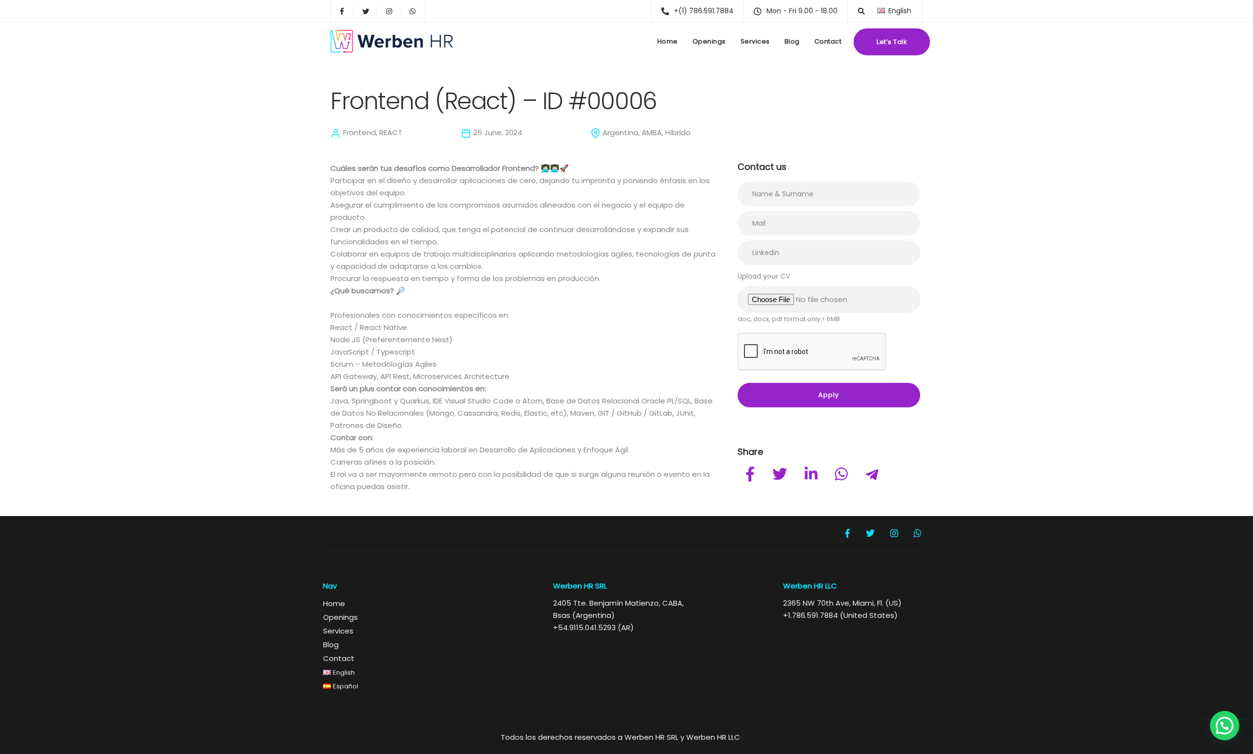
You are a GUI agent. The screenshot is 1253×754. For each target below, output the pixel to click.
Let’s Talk (892, 42)
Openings (709, 41)
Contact (828, 41)
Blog (792, 41)
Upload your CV (764, 276)
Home (667, 41)
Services (755, 41)
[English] (881, 10)
